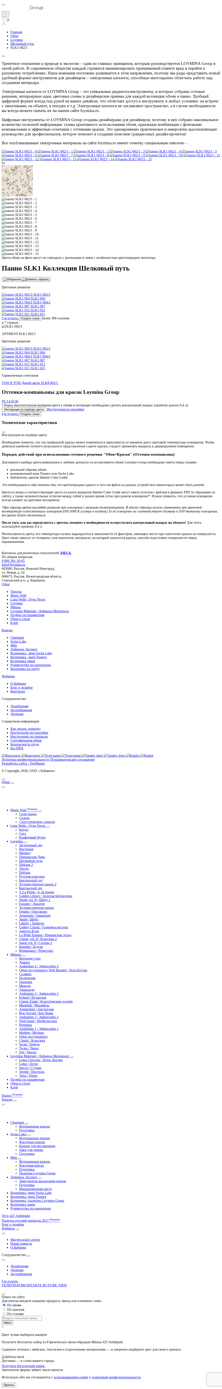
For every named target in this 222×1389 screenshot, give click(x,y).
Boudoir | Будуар (31, 947)
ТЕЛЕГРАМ (11, 1285)
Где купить (10, 1281)
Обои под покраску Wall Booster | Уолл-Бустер (53, 970)
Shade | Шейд (29, 919)
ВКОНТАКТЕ (32, 1285)
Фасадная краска (31, 1165)
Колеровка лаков (22, 661)
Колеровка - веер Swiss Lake (31, 653)
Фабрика (8, 676)
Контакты (17, 691)
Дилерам (16, 714)
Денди (24, 868)
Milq (13, 645)
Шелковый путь (31, 861)
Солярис (25, 974)
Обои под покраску (33, 1036)
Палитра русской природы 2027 (31, 1220)
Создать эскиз (30, 318)
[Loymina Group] (22, 9)
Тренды (16, 591)
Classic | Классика (32, 1040)
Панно (12, 1095)
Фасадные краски (32, 1142)
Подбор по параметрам (27, 615)
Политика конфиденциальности (25, 759)
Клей (14, 623)
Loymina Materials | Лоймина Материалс (39, 611)
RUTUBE (50, 1285)
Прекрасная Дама (32, 857)
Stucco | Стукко (30, 1068)
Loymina (16, 603)
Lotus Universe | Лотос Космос (41, 1060)
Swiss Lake (18, 641)
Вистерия (26, 849)
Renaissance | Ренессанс (36, 950)
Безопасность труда (24, 744)
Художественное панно (36, 908)
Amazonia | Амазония (34, 915)
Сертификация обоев (26, 740)
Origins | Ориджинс (33, 911)
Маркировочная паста (35, 1189)
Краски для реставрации (37, 1146)
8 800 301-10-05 (13, 561)
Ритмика (25, 1025)
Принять (8, 1385)
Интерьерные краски (34, 1126)
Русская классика (32, 876)
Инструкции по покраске (29, 736)
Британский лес (30, 888)
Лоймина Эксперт (23, 649)
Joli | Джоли (27, 1052)
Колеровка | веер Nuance (28, 1197)
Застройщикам (21, 710)
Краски (7, 630)
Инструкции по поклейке (29, 732)
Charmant (17, 637)
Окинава (25, 982)
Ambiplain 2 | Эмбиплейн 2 (39, 1017)
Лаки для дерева (31, 1150)
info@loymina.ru (13, 564)
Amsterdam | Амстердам (36, 1009)
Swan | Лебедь (29, 1044)
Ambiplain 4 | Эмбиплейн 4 (39, 966)
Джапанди (26, 990)
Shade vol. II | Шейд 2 (34, 900)
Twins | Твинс (29, 1048)
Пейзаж (24, 872)
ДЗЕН (62, 1285)
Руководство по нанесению (30, 665)
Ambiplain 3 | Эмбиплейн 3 (39, 993)
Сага (22, 833)
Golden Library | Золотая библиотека (45, 896)
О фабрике (18, 683)
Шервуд (25, 853)
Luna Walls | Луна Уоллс (28, 599)
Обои (6, 584)
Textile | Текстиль (31, 1072)
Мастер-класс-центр (25, 1239)
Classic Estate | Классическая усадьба (46, 1001)
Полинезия (27, 978)
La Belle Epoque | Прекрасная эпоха (45, 935)
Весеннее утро (30, 958)
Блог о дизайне (21, 687)
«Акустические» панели (37, 822)
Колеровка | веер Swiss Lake (31, 1193)
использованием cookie (71, 1377)
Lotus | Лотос (28, 1064)
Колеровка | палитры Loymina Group (37, 1200)
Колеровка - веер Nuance (28, 657)
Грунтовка (26, 1130)
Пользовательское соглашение (72, 759)
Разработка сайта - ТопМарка (23, 763)
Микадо (25, 986)
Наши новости (21, 1243)
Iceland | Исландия (32, 997)
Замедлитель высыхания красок (42, 1181)
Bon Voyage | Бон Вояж (36, 1013)
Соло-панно (28, 814)
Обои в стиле (20, 619)
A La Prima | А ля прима (36, 892)
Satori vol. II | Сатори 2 (35, 943)
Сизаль (24, 818)
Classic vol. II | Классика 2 (38, 939)
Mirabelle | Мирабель (34, 1005)
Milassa (15, 607)
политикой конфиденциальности (116, 1377)
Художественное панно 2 (37, 884)
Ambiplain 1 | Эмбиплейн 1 (39, 1029)
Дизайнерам (19, 706)
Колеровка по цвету (25, 669)
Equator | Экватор (32, 904)
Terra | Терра (28, 1075)
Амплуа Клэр (29, 931)
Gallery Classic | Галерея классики (43, 927)
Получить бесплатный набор (23, 1366)
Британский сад (30, 880)
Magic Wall (18, 595)
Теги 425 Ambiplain (16, 1216)
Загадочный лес (30, 845)
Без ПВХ (17, 748)
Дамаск (24, 962)
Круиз (23, 829)
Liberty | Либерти (31, 923)
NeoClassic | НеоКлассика (38, 1021)
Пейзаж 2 (26, 865)
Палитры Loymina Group (37, 1173)
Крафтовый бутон (32, 837)
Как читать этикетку (25, 729)
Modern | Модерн (31, 1032)
